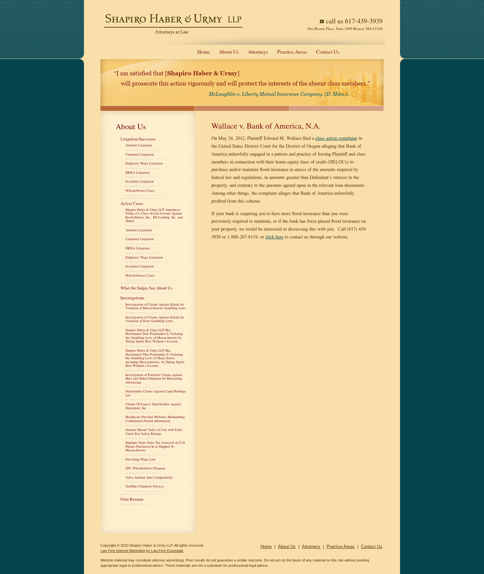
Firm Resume (132, 499)
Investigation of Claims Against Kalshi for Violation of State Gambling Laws (154, 319)
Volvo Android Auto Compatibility (149, 477)
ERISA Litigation (137, 172)
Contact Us (327, 51)
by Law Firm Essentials (164, 551)
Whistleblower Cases (140, 190)
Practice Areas (292, 51)
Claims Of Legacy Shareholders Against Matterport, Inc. (153, 406)
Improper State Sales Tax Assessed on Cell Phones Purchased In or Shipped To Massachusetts (155, 446)
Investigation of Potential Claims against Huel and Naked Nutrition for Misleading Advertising (153, 378)
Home (203, 51)
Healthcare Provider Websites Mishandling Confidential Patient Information (155, 418)
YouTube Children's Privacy (144, 486)
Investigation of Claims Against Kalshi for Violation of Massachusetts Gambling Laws (155, 306)
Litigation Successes (138, 139)
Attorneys (258, 51)
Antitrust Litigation (138, 145)
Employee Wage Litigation (144, 163)
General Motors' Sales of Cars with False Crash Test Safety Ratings (153, 431)
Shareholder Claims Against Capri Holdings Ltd (155, 393)
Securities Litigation (139, 181)
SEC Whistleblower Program (145, 468)
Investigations (132, 298)
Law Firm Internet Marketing (122, 551)
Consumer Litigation (139, 154)
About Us (229, 51)
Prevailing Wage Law (140, 459)
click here (274, 237)
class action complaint (336, 138)
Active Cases (132, 203)
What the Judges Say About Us (146, 288)
